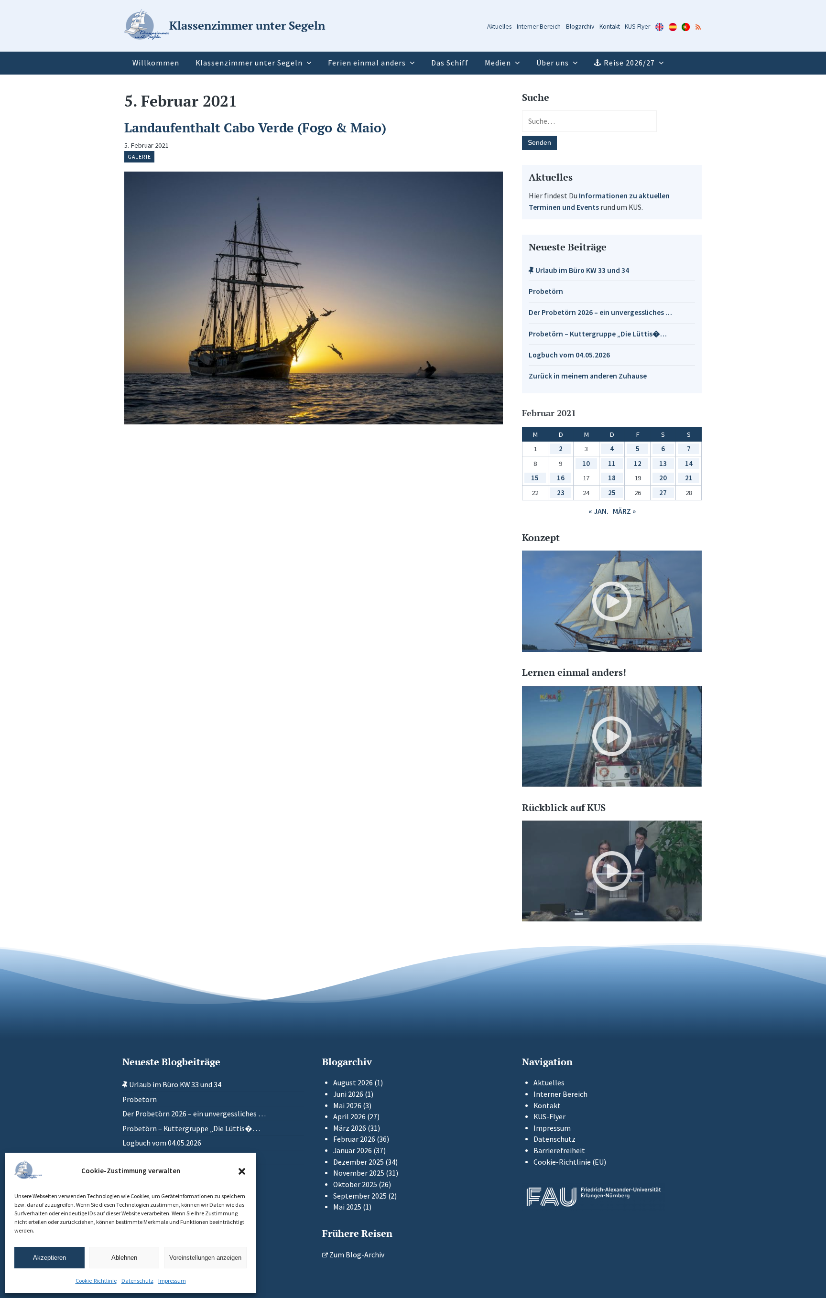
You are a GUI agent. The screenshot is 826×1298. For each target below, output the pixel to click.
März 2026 (349, 1128)
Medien (498, 62)
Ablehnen (124, 1257)
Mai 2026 (347, 1105)
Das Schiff (449, 62)
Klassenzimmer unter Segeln (249, 62)
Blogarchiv (580, 26)
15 (535, 477)
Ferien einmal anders (367, 62)
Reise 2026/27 (629, 62)
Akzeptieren (49, 1257)
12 (637, 463)
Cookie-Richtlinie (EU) (569, 1162)
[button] (242, 1171)
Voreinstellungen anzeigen (205, 1257)
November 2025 (358, 1173)
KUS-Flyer (637, 26)
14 (689, 463)
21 (689, 477)
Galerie (139, 156)
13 (663, 463)
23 (561, 492)
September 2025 (360, 1196)
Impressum (172, 1280)
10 (586, 463)
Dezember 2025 (358, 1162)
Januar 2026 (352, 1150)
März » (624, 511)
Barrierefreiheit (559, 1150)
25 (612, 492)
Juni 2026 (348, 1094)
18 (612, 477)
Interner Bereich (539, 26)
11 (612, 463)
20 (663, 477)
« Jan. (598, 511)
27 (663, 492)
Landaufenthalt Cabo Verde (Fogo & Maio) (255, 127)
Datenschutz (137, 1280)
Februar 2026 (354, 1139)
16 (561, 477)
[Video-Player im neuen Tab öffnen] (612, 601)
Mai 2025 (347, 1206)
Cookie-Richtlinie (96, 1280)
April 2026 (349, 1116)
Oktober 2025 (355, 1184)
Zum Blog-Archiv (356, 1254)
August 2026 (353, 1082)
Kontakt (609, 26)
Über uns (552, 62)
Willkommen (155, 62)
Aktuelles (499, 26)
